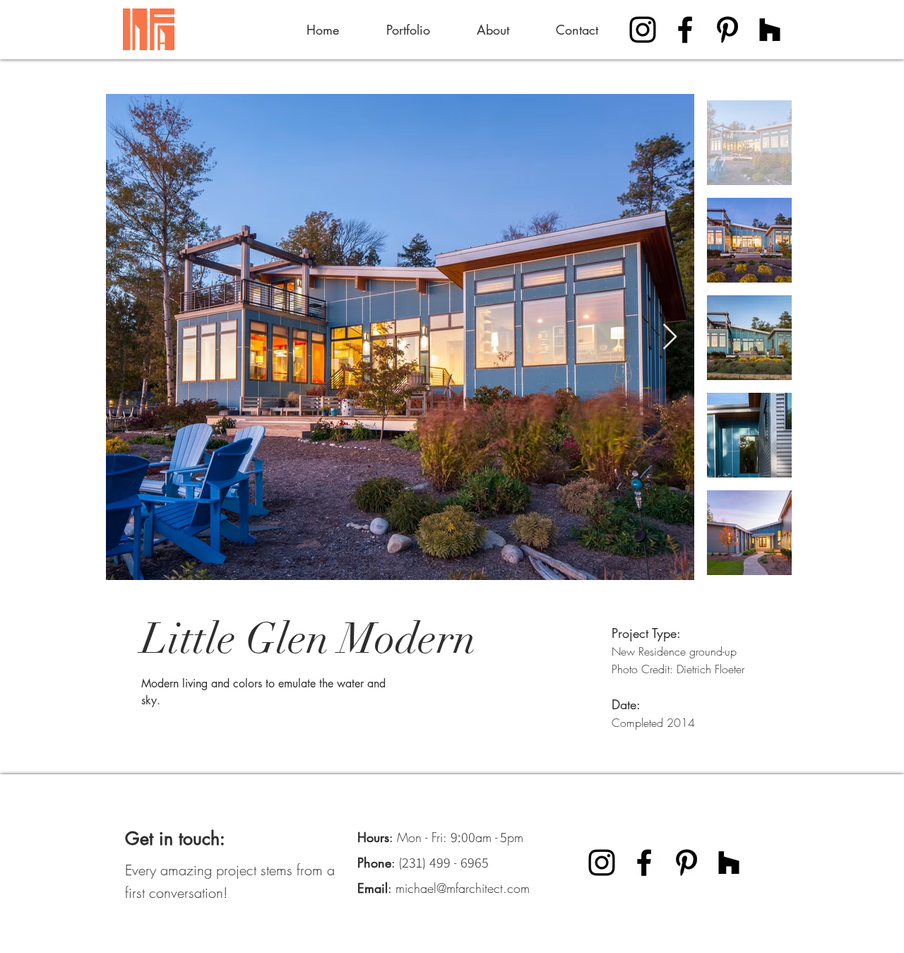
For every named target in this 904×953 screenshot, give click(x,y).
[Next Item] (670, 337)
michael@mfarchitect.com (463, 888)
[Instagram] (642, 29)
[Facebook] (685, 29)
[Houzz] (769, 29)
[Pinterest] (727, 29)
